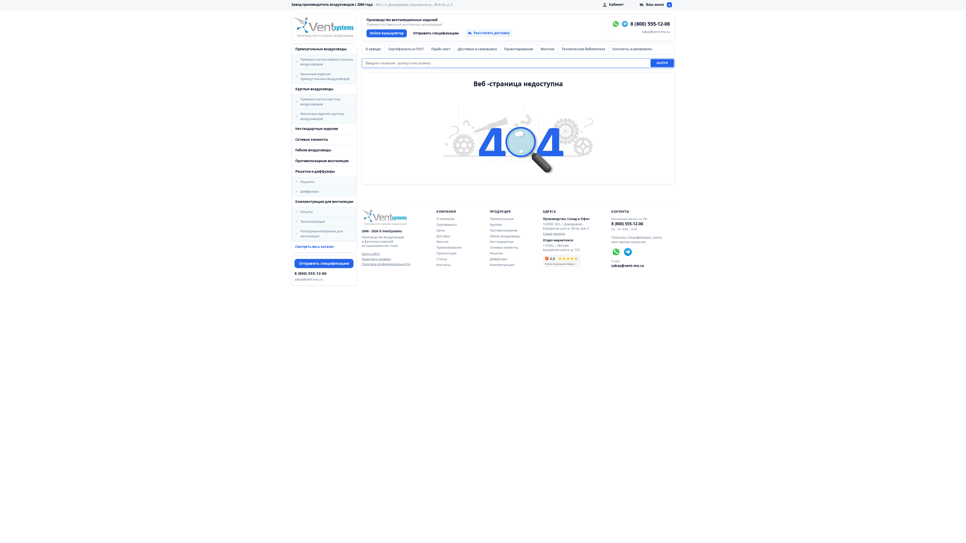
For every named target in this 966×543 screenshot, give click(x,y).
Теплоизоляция (312, 221)
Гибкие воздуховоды (313, 150)
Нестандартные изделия (316, 128)
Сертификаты (446, 224)
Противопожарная (503, 230)
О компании (445, 219)
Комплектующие (502, 265)
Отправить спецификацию (324, 263)
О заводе (373, 49)
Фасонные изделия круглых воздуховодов (322, 116)
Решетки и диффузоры (315, 171)
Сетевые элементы (311, 139)
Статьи (441, 259)
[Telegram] (625, 24)
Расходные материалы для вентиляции (321, 233)
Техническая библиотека (583, 49)
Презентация (446, 253)
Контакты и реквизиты (632, 49)
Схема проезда (554, 234)
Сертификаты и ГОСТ (406, 49)
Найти (662, 63)
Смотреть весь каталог (314, 246)
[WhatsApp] (615, 23)
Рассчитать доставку (492, 33)
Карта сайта (371, 254)
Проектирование (518, 49)
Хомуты (306, 211)
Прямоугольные (502, 219)
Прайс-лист (441, 49)
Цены (440, 230)
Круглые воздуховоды (314, 89)
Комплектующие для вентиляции (324, 201)
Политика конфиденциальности (386, 264)
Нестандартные (501, 242)
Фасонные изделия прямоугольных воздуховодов (324, 76)
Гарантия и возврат (376, 259)
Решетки (307, 181)
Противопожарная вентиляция (322, 161)
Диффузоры (309, 191)
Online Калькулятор (387, 33)
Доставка (443, 236)
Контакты (443, 265)
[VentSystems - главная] (324, 27)
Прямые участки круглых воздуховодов (320, 101)
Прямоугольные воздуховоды (321, 49)
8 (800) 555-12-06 (311, 273)
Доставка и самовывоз (477, 49)
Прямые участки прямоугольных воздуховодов (326, 62)
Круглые (496, 224)
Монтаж (547, 49)
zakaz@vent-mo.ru (309, 279)
